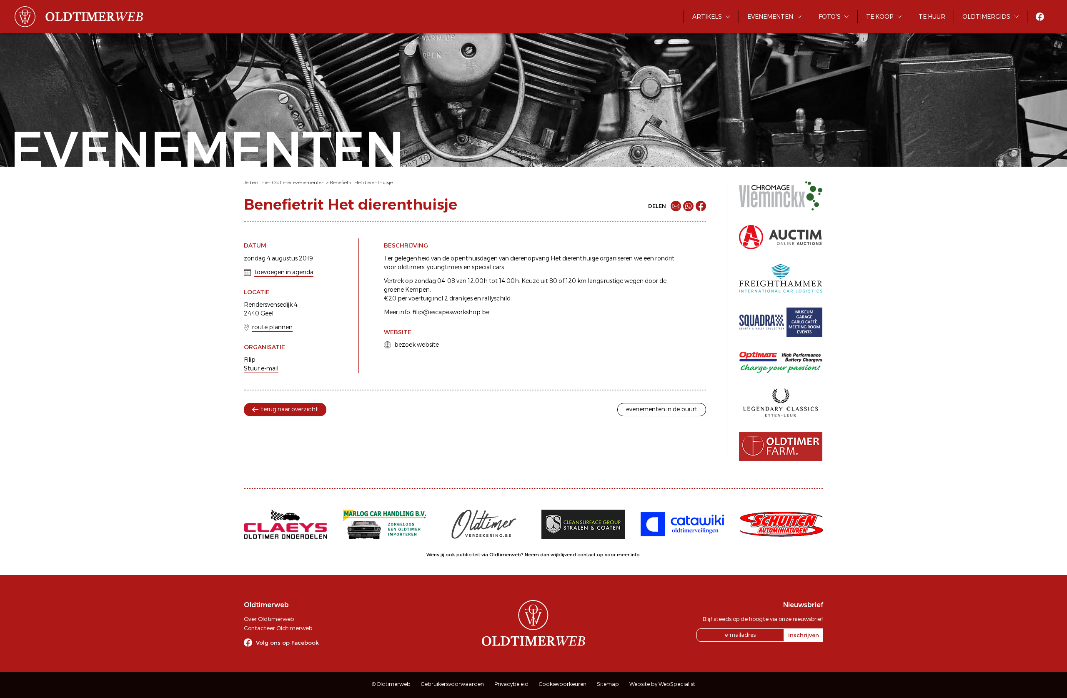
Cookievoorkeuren (562, 684)
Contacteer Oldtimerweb (278, 628)
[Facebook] (701, 206)
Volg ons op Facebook (287, 642)
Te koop (879, 16)
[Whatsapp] (688, 206)
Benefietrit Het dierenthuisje (361, 182)
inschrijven (803, 635)
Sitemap (608, 684)
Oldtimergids (986, 16)
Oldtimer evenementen (298, 182)
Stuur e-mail (261, 368)
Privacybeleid (511, 684)
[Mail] (676, 206)
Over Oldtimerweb (269, 618)
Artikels (707, 16)
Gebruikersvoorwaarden (452, 684)
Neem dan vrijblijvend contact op (564, 555)
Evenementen (770, 16)
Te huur (932, 16)
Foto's (830, 16)
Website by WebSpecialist (662, 684)
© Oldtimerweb (391, 684)
